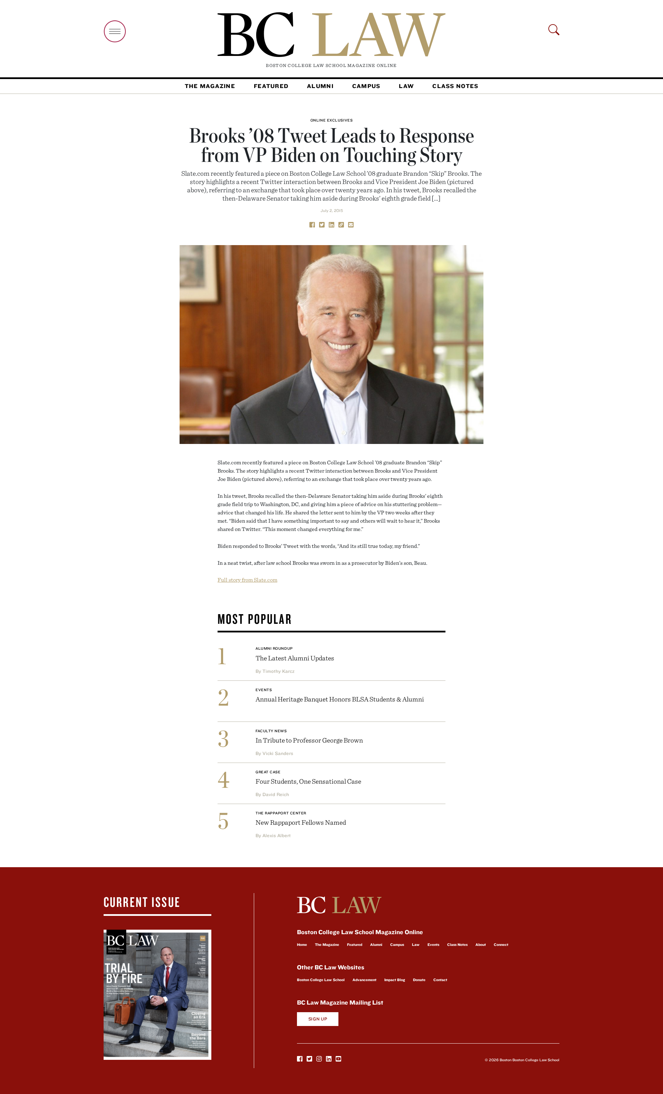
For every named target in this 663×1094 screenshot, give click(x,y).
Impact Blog (394, 979)
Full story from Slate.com (247, 580)
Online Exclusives (331, 120)
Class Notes (455, 86)
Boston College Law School (321, 979)
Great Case (268, 771)
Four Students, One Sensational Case (308, 781)
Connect (501, 944)
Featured (271, 86)
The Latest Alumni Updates (295, 658)
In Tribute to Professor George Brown (309, 740)
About (480, 944)
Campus (366, 86)
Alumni (320, 86)
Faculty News (271, 730)
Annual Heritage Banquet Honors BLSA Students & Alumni (340, 699)
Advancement (364, 979)
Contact (440, 979)
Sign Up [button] (317, 1019)
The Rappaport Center (281, 813)
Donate (419, 979)
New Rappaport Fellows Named (301, 822)
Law (406, 86)
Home (302, 944)
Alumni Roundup (274, 648)
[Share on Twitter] (322, 224)
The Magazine (210, 86)
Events (264, 689)
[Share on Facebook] (312, 224)
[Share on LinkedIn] (331, 224)
